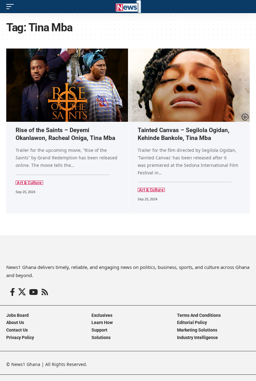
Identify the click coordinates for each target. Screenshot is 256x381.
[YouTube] (33, 292)
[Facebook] (12, 292)
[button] (11, 6)
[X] (22, 292)
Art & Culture (29, 183)
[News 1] (127, 6)
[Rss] (44, 292)
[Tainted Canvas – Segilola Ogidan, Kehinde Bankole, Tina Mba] (189, 85)
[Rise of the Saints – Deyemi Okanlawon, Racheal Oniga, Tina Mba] (67, 85)
